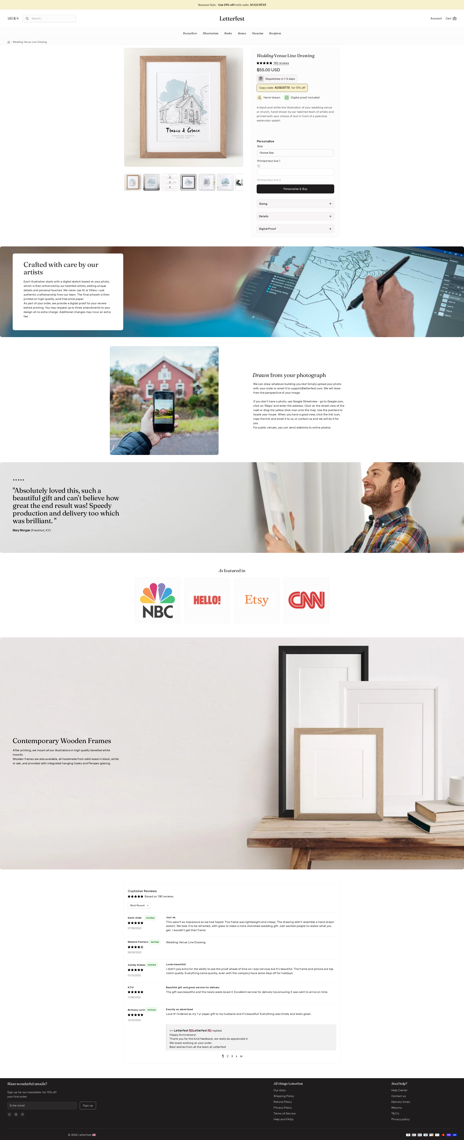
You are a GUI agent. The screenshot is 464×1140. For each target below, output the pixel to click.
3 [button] (232, 1056)
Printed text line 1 (268, 161)
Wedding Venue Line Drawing (30, 41)
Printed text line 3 (269, 194)
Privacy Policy (283, 1107)
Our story (280, 1090)
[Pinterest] (22, 1114)
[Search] (27, 18)
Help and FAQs (283, 1119)
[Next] (239, 107)
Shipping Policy (284, 1096)
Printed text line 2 (269, 180)
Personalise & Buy (295, 189)
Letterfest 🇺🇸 (87, 1135)
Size (260, 146)
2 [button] (227, 1056)
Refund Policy (283, 1102)
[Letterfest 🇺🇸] (232, 18)
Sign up (88, 1105)
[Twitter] (9, 1114)
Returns (396, 1107)
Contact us (398, 1096)
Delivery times (400, 1102)
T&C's (395, 1113)
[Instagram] (16, 1114)
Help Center (399, 1090)
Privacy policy (400, 1119)
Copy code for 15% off (282, 87)
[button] (265, 63)
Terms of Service (285, 1113)
